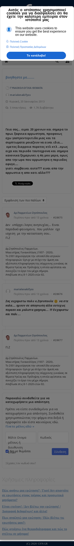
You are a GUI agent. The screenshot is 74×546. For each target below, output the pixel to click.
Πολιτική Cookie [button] (19, 41)
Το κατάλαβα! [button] (36, 55)
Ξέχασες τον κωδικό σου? (21, 463)
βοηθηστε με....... (20, 77)
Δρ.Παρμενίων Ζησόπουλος (30, 213)
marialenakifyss (24, 289)
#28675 (57, 217)
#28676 (57, 294)
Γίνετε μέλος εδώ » (20, 426)
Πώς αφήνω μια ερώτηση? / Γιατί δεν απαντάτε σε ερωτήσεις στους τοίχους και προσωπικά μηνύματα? (35, 495)
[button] (57, 61)
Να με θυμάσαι (20, 451)
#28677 (57, 340)
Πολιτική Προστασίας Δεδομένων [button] (28, 47)
